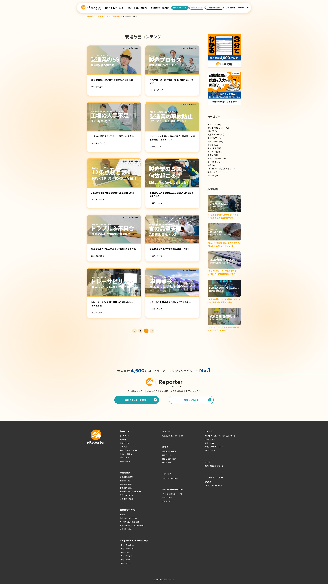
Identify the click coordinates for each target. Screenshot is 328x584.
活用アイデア (125, 443)
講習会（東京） (167, 455)
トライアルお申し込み (170, 478)
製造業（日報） (125, 481)
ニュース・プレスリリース (213, 485)
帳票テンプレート (215, 172)
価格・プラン (145, 8)
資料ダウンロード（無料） (137, 399)
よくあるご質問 (210, 439)
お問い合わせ (230, 7)
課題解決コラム (214, 134)
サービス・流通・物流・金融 (129, 522)
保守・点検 (212, 148)
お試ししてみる (196, 8)
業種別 (113, 8)
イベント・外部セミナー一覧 (172, 494)
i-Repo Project (126, 556)
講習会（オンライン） (169, 451)
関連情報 (164, 8)
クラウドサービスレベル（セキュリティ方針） (220, 436)
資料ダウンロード (180, 8)
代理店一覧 (166, 501)
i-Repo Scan (125, 552)
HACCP (211, 131)
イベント (211, 175)
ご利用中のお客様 (214, 8)
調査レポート (213, 141)
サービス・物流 (214, 151)
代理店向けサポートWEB (214, 447)
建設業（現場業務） (127, 477)
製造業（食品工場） (127, 488)
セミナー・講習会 (133, 8)
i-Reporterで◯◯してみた (219, 168)
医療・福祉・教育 (126, 529)
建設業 (210, 155)
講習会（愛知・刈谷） (169, 459)
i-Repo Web (125, 559)
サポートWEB (209, 443)
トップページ (124, 436)
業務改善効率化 (214, 158)
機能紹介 (123, 439)
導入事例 (122, 8)
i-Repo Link (125, 563)
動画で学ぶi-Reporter (128, 450)
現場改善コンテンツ (216, 128)
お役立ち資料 (155, 8)
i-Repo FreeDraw (127, 545)
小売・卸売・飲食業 (127, 499)
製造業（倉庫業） (126, 484)
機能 (106, 8)
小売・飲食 (212, 124)
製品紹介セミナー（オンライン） (173, 436)
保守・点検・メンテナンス (128, 518)
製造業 (210, 145)
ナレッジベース (210, 450)
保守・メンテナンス (126, 495)
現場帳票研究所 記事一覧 (214, 466)
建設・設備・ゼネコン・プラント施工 (132, 525)
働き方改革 (212, 138)
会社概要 (208, 482)
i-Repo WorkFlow (127, 548)
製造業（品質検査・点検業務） (130, 491)
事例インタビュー (215, 162)
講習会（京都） (167, 462)
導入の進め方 (125, 461)
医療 (210, 165)
